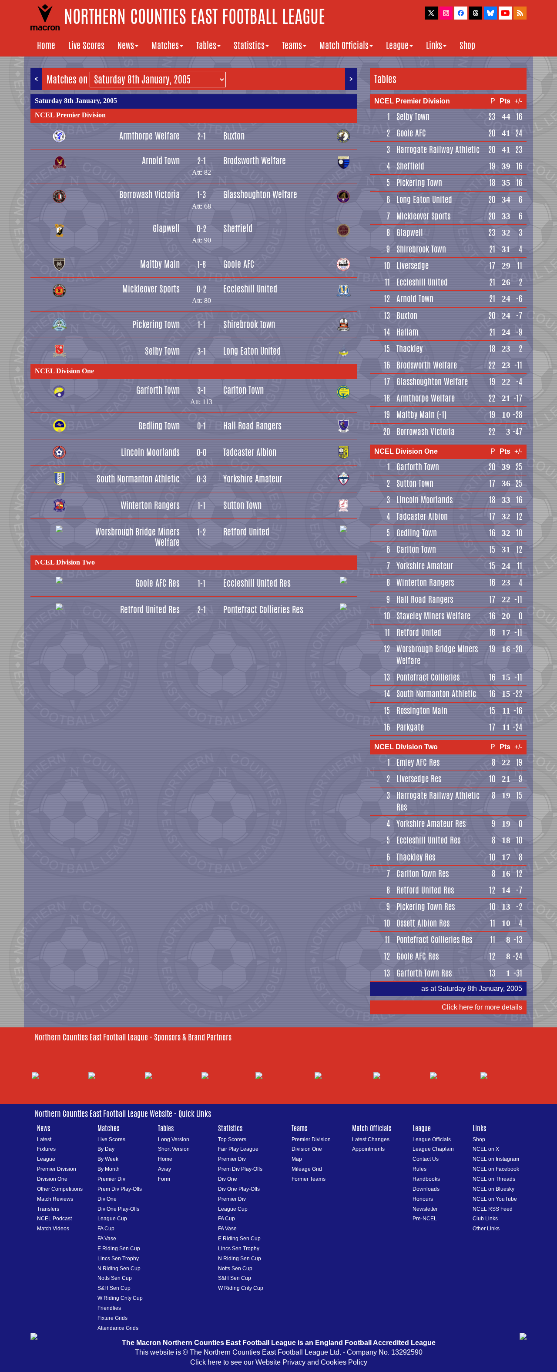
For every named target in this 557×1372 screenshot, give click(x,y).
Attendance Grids (117, 1328)
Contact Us (426, 1159)
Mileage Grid (307, 1169)
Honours (423, 1199)
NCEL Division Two (65, 562)
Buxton (234, 136)
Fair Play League (238, 1149)
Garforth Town (158, 390)
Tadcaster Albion (249, 452)
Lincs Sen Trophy (118, 1259)
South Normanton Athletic (138, 478)
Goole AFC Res (157, 583)
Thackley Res (415, 857)
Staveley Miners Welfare (433, 616)
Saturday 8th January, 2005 (76, 100)
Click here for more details (482, 1007)
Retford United (246, 531)
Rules (419, 1169)
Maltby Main (160, 264)
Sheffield (237, 228)
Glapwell (166, 228)
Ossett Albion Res (423, 923)
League (397, 45)
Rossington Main (421, 710)
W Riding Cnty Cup (120, 1298)
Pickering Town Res (425, 906)
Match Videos (53, 1229)
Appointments (368, 1149)
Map (297, 1159)
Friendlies (109, 1308)
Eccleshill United (250, 288)
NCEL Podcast (54, 1219)
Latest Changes (370, 1139)
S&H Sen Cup (114, 1288)
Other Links (486, 1229)
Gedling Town (159, 425)
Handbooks (426, 1179)
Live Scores (86, 45)
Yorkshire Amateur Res (431, 823)
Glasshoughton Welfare (260, 194)
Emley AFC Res (418, 762)
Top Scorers (232, 1139)
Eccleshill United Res (257, 583)
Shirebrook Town (249, 324)
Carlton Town (243, 390)
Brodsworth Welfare (254, 160)
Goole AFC (238, 264)
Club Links (485, 1219)
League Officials (432, 1139)
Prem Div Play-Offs (119, 1189)
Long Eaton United (252, 351)
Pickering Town (156, 324)
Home (46, 45)
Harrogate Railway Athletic (438, 149)
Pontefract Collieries (428, 677)
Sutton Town (242, 505)
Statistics (249, 45)
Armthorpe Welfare (149, 136)
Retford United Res (150, 609)
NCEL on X (486, 1149)
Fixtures (46, 1149)
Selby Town (162, 351)
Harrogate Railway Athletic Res (438, 801)
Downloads (426, 1189)
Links (434, 45)
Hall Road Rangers (252, 425)
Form (164, 1179)
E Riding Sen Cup (118, 1249)
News (125, 45)
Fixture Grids (112, 1318)
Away (164, 1169)
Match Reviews (55, 1199)
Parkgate (410, 727)
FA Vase (106, 1239)
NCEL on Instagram (496, 1159)
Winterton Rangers (150, 505)
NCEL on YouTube (495, 1199)
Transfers (48, 1209)
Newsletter (425, 1209)
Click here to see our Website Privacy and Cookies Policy (278, 1362)
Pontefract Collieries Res (263, 609)
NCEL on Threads (494, 1179)
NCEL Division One (64, 371)
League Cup (112, 1219)
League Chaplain (433, 1149)
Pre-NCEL (425, 1219)
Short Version (174, 1149)
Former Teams (308, 1179)
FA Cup (105, 1229)
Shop (467, 45)
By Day (105, 1149)
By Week (107, 1159)
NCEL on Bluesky (493, 1189)
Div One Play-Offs (118, 1209)
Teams (292, 45)
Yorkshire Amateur (252, 478)
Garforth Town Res (424, 973)
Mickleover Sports (151, 288)
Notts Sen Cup (114, 1278)
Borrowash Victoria (149, 194)
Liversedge (412, 265)
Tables (206, 45)
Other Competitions (60, 1189)
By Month (108, 1169)
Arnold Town (161, 160)
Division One (52, 1179)
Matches (165, 45)
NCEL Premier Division (70, 115)
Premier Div (111, 1179)
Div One (107, 1199)
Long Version (173, 1139)
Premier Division (56, 1169)
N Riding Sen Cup (119, 1269)
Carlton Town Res (422, 873)
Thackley (409, 348)
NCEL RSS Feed (493, 1209)
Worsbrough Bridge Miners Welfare (137, 536)
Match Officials (344, 45)
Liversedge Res (418, 779)
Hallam (407, 332)
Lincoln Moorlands (150, 452)
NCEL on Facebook (496, 1169)
